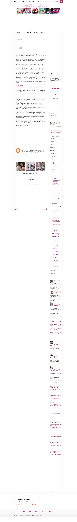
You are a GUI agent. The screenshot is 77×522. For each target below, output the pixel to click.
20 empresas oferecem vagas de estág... (30, 173)
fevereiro (53, 267)
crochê (59, 327)
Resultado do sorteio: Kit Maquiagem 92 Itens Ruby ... (56, 238)
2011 (52, 272)
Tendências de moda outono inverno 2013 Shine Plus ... (56, 221)
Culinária (19, 1)
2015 (52, 147)
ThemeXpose (39, 515)
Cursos (49, 1)
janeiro (53, 269)
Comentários (53, 115)
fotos (51, 328)
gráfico (54, 329)
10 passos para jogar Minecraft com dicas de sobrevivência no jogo (55, 456)
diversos (52, 321)
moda (59, 321)
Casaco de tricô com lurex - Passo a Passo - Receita (57, 292)
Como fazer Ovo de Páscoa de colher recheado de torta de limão (55, 442)
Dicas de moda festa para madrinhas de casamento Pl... (56, 226)
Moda (23, 1)
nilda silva (24, 148)
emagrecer (59, 333)
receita (55, 325)
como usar (52, 333)
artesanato (55, 331)
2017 (52, 144)
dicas (55, 324)
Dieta (30, 1)
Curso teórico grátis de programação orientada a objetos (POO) (54, 386)
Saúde (33, 1)
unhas (51, 327)
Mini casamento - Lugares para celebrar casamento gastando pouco (55, 447)
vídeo (59, 324)
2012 (52, 270)
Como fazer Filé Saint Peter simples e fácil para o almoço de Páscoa (55, 451)
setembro (53, 156)
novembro (54, 153)
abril (53, 163)
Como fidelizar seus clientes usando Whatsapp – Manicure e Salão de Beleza (55, 405)
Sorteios (42, 1)
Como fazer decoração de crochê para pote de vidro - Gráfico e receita (55, 438)
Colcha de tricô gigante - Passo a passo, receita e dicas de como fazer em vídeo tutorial (55, 414)
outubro (53, 154)
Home (15, 1)
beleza (52, 320)
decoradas (52, 332)
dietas (60, 331)
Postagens (53, 113)
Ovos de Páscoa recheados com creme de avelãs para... (56, 257)
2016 (52, 146)
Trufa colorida (54, 201)
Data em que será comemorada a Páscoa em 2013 (56, 262)
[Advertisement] (38, 22)
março (53, 165)
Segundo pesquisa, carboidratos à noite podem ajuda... (55, 217)
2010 (52, 273)
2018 (52, 143)
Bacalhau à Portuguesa (56, 196)
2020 (52, 140)
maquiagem (55, 328)
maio (53, 162)
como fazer (57, 320)
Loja (45, 1)
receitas (52, 323)
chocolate (55, 333)
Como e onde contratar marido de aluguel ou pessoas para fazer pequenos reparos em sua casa (55, 369)
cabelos (55, 327)
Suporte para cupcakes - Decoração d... (39, 173)
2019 (52, 141)
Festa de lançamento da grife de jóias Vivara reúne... (56, 230)
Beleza (27, 1)
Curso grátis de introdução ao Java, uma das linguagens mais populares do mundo (55, 400)
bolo (57, 333)
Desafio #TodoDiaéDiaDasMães (20, 173)
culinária (57, 329)
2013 (52, 150)
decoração (56, 332)
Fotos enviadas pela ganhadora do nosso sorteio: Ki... (56, 184)
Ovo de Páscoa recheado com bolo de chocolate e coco (56, 174)
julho (53, 159)
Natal (60, 329)
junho (53, 160)
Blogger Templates (34, 515)
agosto (53, 157)
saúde (51, 325)
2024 (52, 138)
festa (60, 332)
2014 (52, 149)
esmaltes (51, 329)
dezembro (53, 151)
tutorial (59, 325)
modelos (59, 328)
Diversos (37, 1)
